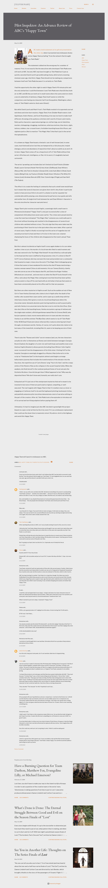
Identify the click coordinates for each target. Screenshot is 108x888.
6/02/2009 (22, 633)
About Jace (62, 8)
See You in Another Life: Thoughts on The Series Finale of (40, 852)
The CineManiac (23, 522)
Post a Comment (18, 749)
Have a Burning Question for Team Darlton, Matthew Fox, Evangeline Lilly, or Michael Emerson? (38, 770)
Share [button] (83, 49)
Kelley (21, 661)
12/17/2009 (22, 706)
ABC (83, 58)
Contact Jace (80, 8)
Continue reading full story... (57, 797)
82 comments (24, 877)
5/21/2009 (22, 484)
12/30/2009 (22, 731)
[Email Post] (51, 462)
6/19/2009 (22, 645)
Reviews (24, 8)
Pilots (83, 64)
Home (15, 8)
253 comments (24, 797)
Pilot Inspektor (85, 62)
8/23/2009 (22, 656)
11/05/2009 (22, 689)
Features (43, 8)
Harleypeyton (23, 489)
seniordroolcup (23, 650)
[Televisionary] (22, 4)
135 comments (24, 839)
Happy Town (85, 60)
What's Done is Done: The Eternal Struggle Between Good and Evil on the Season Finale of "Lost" (38, 812)
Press (70, 8)
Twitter (52, 8)
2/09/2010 (22, 745)
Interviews (33, 8)
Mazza (21, 550)
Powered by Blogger (55, 883)
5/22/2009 (22, 616)
